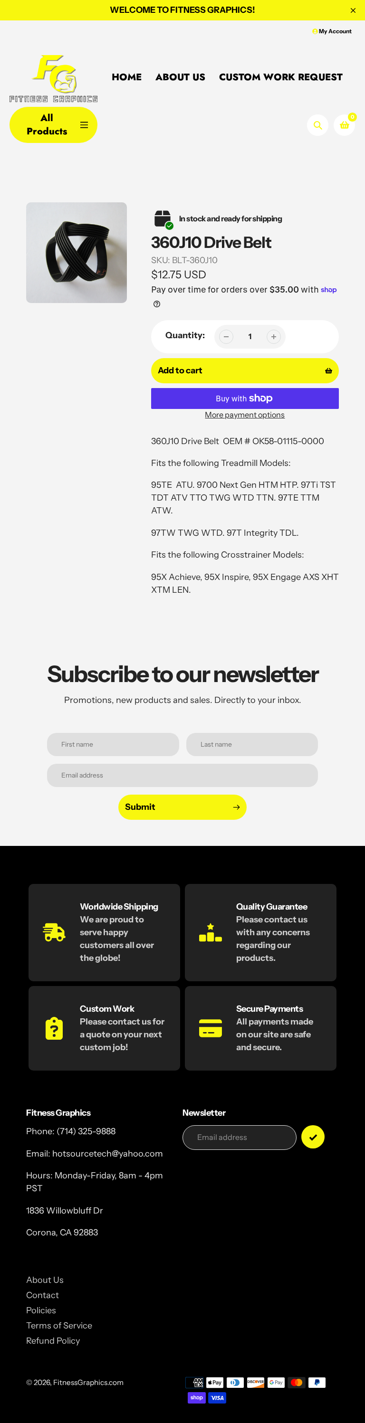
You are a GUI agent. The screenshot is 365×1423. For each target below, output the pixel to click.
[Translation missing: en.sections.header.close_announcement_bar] (353, 10)
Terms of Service (59, 1325)
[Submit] (313, 1136)
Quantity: (185, 335)
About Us (45, 1280)
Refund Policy (53, 1341)
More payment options (245, 414)
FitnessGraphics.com (88, 1382)
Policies (41, 1310)
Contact (42, 1295)
